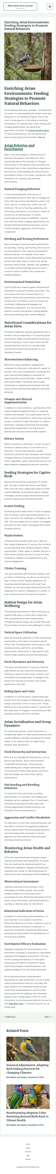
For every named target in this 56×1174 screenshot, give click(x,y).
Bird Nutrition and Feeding (16, 1077)
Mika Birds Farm (16, 1003)
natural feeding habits (39, 130)
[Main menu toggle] (50, 6)
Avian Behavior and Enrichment (19, 147)
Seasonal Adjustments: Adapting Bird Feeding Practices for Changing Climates (27, 1069)
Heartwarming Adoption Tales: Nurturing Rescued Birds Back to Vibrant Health (27, 1116)
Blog (28, 1155)
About (28, 1148)
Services (28, 1152)
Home (28, 1144)
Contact (28, 1159)
